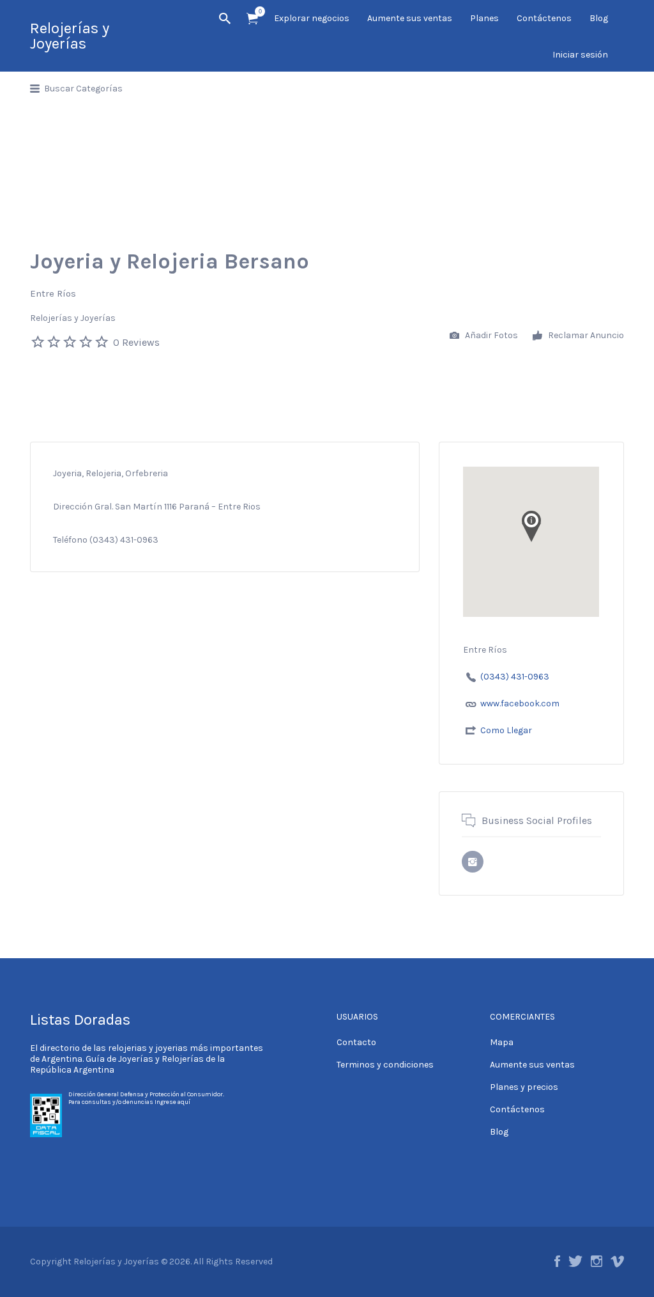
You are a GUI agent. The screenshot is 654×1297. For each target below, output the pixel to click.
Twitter (575, 1261)
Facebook (557, 1261)
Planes (484, 18)
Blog (598, 18)
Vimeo (617, 1261)
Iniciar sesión (580, 54)
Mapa (501, 1042)
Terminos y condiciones (385, 1064)
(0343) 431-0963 (514, 676)
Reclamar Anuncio (585, 335)
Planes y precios (524, 1087)
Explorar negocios (311, 18)
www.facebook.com (519, 703)
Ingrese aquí (172, 1102)
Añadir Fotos (490, 335)
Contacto (356, 1042)
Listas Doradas (80, 1020)
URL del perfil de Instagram (472, 862)
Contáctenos (544, 18)
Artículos (252, 19)
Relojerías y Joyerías (69, 35)
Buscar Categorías (83, 88)
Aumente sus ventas (409, 18)
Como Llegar (506, 730)
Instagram (596, 1261)
